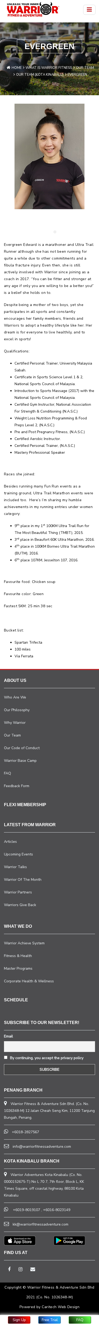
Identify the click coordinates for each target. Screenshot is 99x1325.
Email (8, 1036)
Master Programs (18, 968)
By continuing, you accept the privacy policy (46, 1057)
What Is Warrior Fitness (49, 67)
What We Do (18, 926)
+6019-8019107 (26, 1209)
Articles (10, 841)
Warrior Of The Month (22, 879)
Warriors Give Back (20, 904)
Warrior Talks (15, 866)
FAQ (79, 1319)
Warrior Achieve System (24, 943)
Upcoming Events (18, 854)
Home (17, 67)
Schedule (16, 1000)
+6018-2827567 (25, 1132)
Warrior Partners (18, 892)
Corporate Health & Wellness (29, 981)
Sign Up (19, 1319)
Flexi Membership (25, 804)
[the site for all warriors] (33, 9)
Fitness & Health (18, 955)
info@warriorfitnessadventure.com (42, 1146)
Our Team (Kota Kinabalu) (40, 74)
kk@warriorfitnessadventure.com (40, 1224)
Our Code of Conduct (22, 747)
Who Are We (15, 697)
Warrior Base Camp (20, 760)
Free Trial (50, 1319)
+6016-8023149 (56, 1209)
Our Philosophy (17, 709)
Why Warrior (15, 722)
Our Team (85, 67)
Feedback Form (16, 785)
